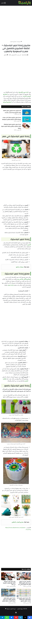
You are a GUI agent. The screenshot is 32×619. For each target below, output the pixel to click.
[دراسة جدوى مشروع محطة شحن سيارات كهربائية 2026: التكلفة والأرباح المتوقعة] (26, 119)
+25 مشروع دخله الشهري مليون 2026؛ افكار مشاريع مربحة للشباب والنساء (12, 112)
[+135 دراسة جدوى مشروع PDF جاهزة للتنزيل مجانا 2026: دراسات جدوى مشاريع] (24, 593)
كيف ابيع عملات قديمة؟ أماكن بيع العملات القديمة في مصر (9, 583)
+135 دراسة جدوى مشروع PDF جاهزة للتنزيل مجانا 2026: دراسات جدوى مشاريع (24, 599)
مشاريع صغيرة (13, 41)
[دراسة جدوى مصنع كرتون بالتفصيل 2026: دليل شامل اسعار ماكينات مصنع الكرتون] (8, 593)
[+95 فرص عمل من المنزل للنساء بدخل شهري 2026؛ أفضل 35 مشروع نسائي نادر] (24, 576)
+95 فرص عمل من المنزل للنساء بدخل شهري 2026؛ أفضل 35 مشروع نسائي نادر (24, 583)
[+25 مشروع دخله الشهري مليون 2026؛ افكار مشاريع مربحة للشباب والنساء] (26, 112)
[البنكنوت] (24, 3)
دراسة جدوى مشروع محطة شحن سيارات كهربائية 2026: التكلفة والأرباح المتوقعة (11, 118)
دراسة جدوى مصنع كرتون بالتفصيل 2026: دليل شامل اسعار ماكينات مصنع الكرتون (8, 599)
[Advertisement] (16, 22)
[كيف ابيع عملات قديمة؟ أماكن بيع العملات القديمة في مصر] (8, 576)
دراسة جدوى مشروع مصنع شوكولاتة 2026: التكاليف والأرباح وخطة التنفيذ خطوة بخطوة (11, 126)
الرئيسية (19, 41)
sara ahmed (24, 54)
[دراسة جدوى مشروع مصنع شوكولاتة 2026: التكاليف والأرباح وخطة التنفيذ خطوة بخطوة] (26, 126)
